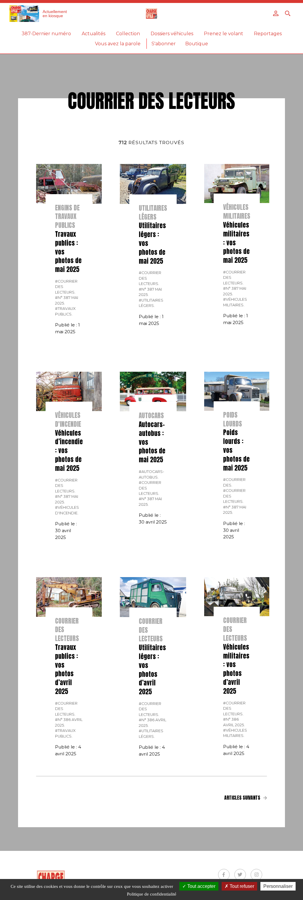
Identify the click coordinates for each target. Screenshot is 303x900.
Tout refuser (241, 886)
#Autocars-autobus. (151, 474)
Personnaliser (278, 886)
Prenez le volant (223, 33)
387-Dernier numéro (46, 33)
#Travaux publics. (65, 311)
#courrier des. (234, 482)
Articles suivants (242, 797)
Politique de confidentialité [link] (151, 894)
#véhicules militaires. (235, 302)
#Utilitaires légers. (151, 303)
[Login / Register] (276, 13)
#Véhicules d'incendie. (67, 510)
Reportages (268, 33)
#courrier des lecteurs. (66, 286)
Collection (128, 33)
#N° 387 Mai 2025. (66, 300)
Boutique (196, 43)
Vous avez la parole (118, 43)
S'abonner (164, 43)
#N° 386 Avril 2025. (69, 722)
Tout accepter (200, 886)
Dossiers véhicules (172, 33)
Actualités (93, 33)
